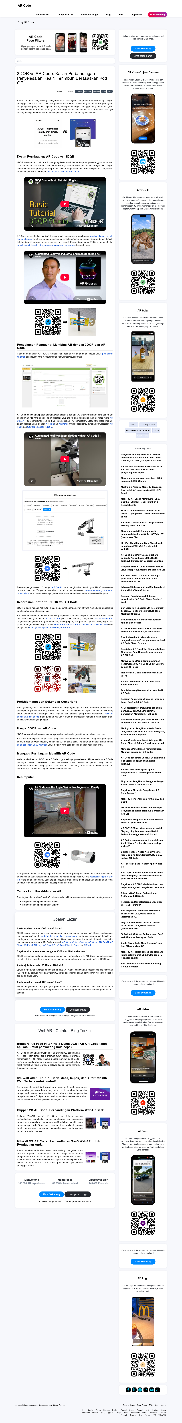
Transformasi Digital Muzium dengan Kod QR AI (142, 674)
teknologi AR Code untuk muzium (63, 171)
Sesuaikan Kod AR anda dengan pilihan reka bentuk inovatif (141, 621)
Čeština (90, 1410)
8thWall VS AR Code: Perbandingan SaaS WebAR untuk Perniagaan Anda (58, 1142)
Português (153, 1412)
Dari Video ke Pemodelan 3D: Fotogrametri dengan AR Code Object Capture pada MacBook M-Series (142, 611)
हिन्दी (147, 1410)
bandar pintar (46, 936)
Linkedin (96, 91)
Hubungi (163, 1405)
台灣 (154, 1415)
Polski (144, 1412)
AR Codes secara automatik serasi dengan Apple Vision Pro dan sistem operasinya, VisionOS (142, 843)
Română (163, 1412)
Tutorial (156, 430)
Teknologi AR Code (148, 424)
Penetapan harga (89, 14)
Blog (108, 14)
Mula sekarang (157, 14)
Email (104, 91)
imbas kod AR (53, 618)
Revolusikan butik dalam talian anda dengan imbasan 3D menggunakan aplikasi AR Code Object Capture (143, 640)
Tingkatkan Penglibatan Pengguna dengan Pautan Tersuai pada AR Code (142, 783)
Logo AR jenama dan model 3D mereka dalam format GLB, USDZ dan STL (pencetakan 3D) (140, 925)
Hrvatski (155, 1410)
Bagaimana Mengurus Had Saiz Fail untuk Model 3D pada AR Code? (142, 821)
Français (140, 1410)
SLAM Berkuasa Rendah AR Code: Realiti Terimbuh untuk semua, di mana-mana (142, 630)
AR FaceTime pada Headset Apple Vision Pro (142, 865)
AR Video (88, 945)
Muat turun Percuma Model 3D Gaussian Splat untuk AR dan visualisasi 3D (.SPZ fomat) (141, 490)
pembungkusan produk (101, 236)
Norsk (126, 1412)
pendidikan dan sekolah (65, 936)
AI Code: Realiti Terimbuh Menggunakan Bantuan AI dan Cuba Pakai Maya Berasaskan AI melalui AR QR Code (141, 710)
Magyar (163, 1410)
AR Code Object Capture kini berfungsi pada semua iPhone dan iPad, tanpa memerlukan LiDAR (140, 578)
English (115, 1410)
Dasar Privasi (142, 1405)
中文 (83, 1410)
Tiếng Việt (162, 1415)
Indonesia (86, 1412)
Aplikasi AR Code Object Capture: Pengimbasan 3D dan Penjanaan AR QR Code (141, 772)
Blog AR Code (26, 22)
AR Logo (38, 945)
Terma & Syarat (129, 1405)
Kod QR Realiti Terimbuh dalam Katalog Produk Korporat (141, 965)
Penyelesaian (42, 14)
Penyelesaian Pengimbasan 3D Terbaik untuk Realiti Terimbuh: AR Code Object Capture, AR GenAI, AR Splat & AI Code (141, 457)
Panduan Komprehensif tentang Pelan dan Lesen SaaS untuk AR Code (142, 700)
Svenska (133, 1415)
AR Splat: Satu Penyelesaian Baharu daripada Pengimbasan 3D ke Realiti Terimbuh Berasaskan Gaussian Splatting (142, 557)
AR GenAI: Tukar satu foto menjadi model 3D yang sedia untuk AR (142, 524)
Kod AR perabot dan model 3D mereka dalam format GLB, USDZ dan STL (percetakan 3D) (140, 913)
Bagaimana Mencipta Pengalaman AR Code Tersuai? (140, 792)
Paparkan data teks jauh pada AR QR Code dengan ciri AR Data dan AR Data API (142, 721)
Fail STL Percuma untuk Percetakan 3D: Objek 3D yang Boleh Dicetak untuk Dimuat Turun (143, 513)
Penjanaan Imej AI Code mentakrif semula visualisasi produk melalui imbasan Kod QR (143, 568)
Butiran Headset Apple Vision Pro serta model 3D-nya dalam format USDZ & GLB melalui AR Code (141, 854)
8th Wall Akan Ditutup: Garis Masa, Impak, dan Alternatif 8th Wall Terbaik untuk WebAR (62, 1079)
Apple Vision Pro (103, 618)
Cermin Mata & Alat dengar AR (138, 430)
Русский (123, 1415)
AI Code (75, 945)
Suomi (131, 1410)
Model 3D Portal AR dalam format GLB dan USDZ (142, 800)
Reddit (110, 91)
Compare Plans (78, 1009)
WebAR (60, 91)
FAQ (121, 14)
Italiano (95, 1412)
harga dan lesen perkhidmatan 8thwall (40, 901)
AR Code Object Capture (74, 942)
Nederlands (135, 1412)
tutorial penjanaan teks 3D (39, 426)
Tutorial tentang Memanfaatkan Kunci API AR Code (142, 692)
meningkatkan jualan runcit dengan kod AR (49, 627)
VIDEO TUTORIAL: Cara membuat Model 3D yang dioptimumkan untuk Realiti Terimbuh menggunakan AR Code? (141, 831)
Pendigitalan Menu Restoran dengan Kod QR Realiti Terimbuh (142, 903)
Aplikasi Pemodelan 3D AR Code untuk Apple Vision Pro (141, 683)
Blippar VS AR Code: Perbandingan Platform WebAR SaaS (60, 1110)
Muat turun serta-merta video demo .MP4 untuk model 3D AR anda (141, 480)
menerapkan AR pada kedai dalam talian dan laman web (81, 624)
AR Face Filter (63, 945)
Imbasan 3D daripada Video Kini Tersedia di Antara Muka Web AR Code (143, 589)
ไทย (140, 1415)
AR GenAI (57, 587)
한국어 (110, 1412)
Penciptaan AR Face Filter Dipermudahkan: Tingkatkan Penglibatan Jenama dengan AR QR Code (143, 652)
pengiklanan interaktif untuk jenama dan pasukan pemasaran (46, 245)
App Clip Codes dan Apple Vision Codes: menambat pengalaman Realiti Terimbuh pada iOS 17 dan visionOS (142, 875)
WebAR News (142, 435)
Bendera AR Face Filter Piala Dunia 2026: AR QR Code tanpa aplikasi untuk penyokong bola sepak (62, 1045)
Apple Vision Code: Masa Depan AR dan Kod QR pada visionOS (141, 944)
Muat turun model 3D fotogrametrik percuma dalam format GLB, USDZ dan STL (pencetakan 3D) (143, 534)
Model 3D (133, 424)
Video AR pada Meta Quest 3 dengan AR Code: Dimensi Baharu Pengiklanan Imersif (142, 742)
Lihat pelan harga (77, 1194)
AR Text (50, 423)
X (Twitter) (78, 91)
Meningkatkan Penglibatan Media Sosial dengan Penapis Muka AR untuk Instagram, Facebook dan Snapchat (143, 731)
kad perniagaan (24, 238)
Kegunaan (64, 14)
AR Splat (92, 942)
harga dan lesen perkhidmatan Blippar (40, 904)
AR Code (24, 5)
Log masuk (136, 14)
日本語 (103, 1412)
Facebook (88, 91)
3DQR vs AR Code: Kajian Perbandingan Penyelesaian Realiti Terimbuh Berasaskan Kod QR (62, 78)
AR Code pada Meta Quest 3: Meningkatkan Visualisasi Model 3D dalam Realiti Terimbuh (143, 760)
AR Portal (63, 423)
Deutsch (106, 1410)
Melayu (118, 1412)
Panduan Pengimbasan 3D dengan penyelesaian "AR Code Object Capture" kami (141, 599)
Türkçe (147, 1415)
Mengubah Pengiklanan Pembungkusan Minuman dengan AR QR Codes (141, 750)
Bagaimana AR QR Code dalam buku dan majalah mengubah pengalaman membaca (142, 886)
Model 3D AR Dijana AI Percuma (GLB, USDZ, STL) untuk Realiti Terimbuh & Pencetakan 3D (140, 501)
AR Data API (49, 945)
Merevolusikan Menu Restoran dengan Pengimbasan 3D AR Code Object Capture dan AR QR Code (142, 664)
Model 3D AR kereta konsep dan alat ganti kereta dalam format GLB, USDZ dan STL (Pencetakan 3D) (142, 954)
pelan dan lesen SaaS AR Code (32, 744)
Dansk (98, 1410)
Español (124, 1410)
